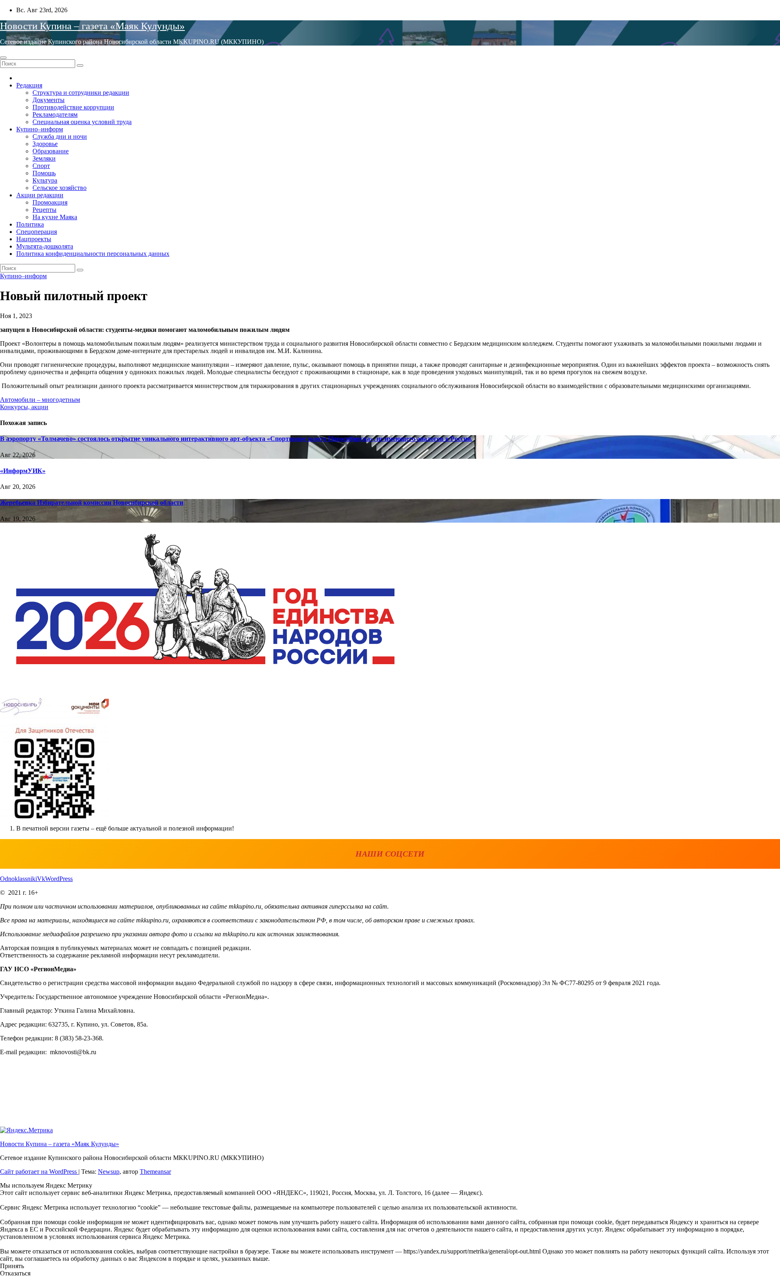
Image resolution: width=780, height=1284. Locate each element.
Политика (30, 224)
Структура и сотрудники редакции (80, 92)
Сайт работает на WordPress (39, 1171)
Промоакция (49, 202)
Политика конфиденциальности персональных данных (92, 253)
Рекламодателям (55, 114)
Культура (44, 180)
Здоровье (45, 143)
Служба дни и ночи (59, 136)
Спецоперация (36, 231)
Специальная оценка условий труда (82, 121)
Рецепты (44, 209)
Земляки (44, 158)
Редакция (29, 85)
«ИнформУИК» (23, 470)
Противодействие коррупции (73, 107)
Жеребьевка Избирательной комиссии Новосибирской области (91, 502)
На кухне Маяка (54, 217)
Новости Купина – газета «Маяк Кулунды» (92, 25)
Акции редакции (39, 195)
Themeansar (155, 1171)
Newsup (108, 1171)
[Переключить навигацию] (3, 58)
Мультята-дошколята (44, 246)
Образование (50, 151)
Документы (48, 99)
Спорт (41, 165)
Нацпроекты (33, 238)
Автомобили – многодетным (40, 399)
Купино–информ (39, 129)
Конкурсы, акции (24, 406)
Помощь (44, 173)
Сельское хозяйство (59, 187)
